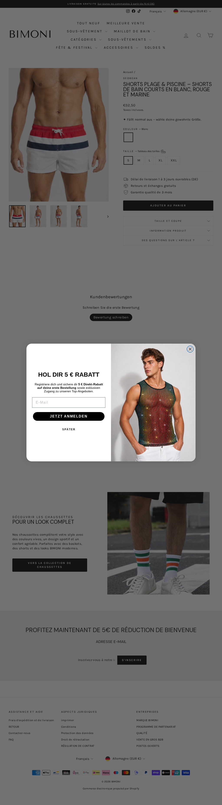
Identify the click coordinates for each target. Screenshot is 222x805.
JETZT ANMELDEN (69, 416)
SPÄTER (68, 429)
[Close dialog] (190, 349)
